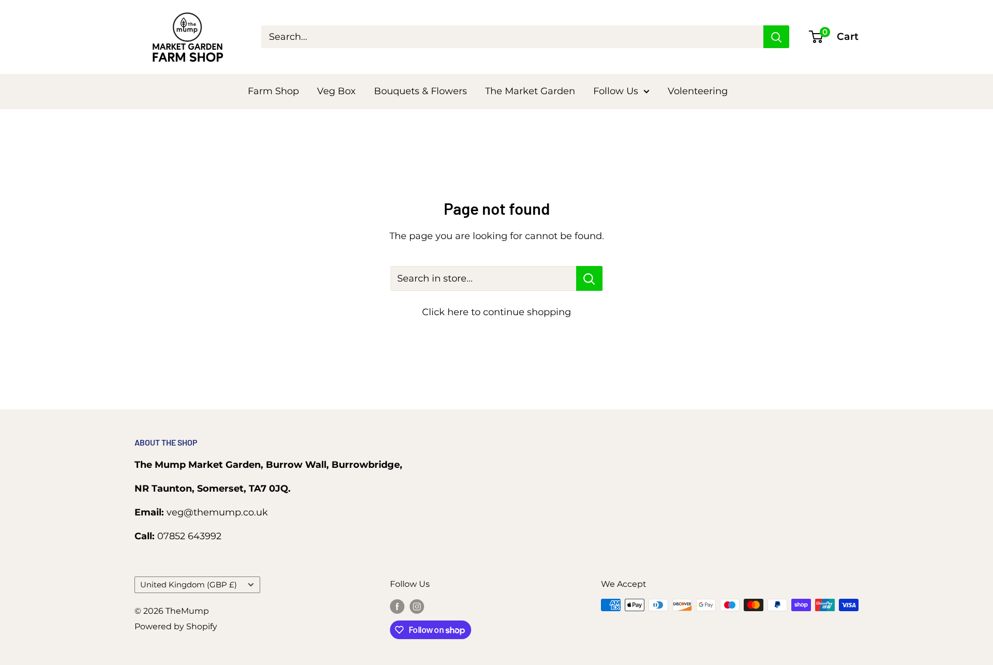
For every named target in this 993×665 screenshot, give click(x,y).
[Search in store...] (589, 278)
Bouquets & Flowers (420, 91)
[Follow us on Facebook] (397, 606)
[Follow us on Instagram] (417, 606)
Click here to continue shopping (496, 312)
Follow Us (615, 91)
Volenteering (698, 91)
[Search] (776, 36)
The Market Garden (530, 91)
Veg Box (336, 91)
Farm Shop (273, 91)
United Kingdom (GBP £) (188, 584)
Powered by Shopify (175, 626)
